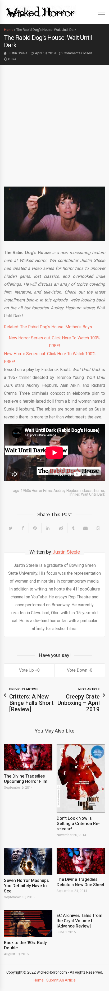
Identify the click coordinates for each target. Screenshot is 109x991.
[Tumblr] (73, 528)
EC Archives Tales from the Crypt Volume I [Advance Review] (79, 921)
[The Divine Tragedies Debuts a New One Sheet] (81, 861)
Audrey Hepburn (67, 491)
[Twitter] (10, 528)
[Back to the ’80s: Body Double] (28, 923)
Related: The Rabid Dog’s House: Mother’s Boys (48, 326)
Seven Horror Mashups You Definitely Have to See (26, 886)
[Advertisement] (54, 121)
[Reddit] (60, 528)
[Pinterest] (35, 528)
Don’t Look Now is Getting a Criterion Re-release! (78, 823)
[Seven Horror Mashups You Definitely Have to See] (28, 861)
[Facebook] (22, 528)
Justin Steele (17, 53)
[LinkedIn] (47, 528)
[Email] (85, 528)
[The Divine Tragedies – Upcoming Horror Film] (28, 757)
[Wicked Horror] (40, 12)
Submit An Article (61, 980)
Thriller (73, 494)
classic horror (93, 491)
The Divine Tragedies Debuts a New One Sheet (80, 882)
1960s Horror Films (36, 491)
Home (8, 30)
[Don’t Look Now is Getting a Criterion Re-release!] (81, 778)
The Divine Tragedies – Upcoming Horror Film (26, 779)
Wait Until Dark (93, 494)
